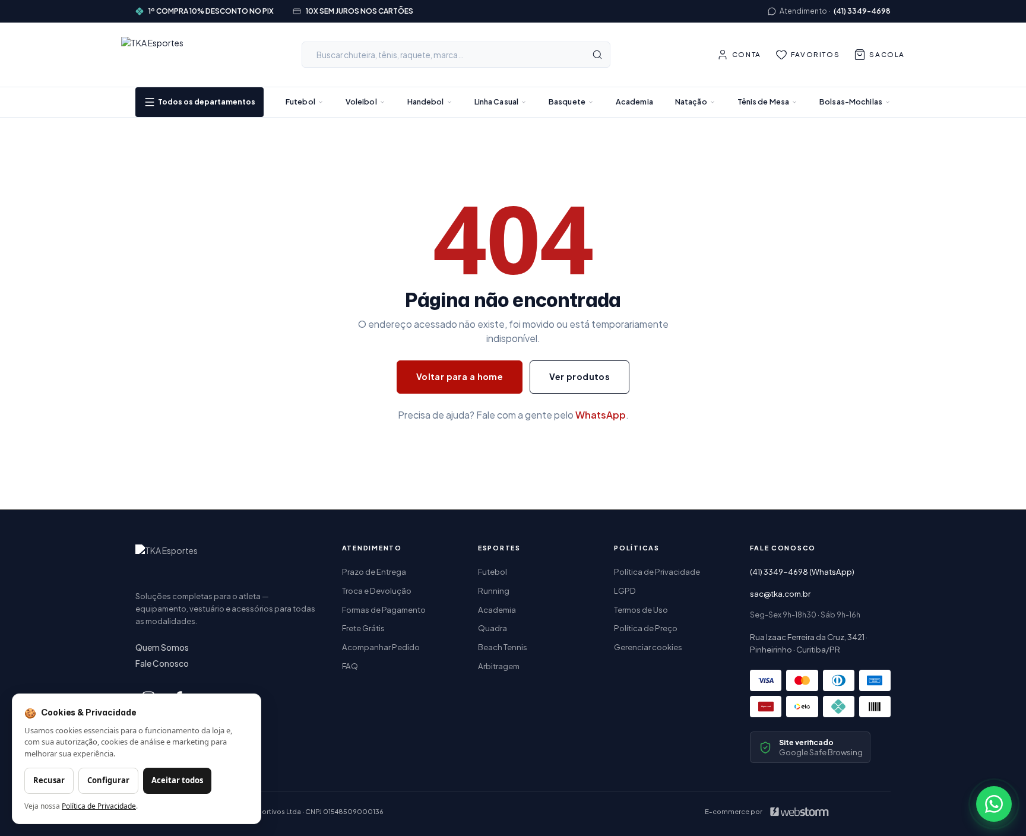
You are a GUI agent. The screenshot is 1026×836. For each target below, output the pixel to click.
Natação (691, 101)
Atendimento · (835, 11)
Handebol (425, 101)
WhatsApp (600, 414)
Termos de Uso (641, 609)
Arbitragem (499, 666)
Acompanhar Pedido (381, 647)
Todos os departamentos (206, 101)
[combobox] (456, 55)
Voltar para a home (460, 376)
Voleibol (361, 101)
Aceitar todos (177, 780)
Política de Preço (645, 628)
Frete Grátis (363, 628)
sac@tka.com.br (780, 593)
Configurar (108, 780)
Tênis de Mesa (763, 101)
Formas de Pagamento (384, 609)
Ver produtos (579, 376)
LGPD (625, 590)
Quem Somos (162, 647)
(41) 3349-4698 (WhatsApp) (802, 571)
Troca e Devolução (376, 590)
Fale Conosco (162, 663)
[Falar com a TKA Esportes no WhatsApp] (994, 804)
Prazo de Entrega (374, 571)
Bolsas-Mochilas (850, 101)
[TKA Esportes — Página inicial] (158, 54)
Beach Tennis (502, 647)
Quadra (492, 628)
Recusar (49, 780)
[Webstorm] (799, 811)
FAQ (350, 666)
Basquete (567, 101)
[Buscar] (597, 54)
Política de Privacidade (657, 571)
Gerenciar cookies (648, 647)
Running (493, 590)
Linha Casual (496, 101)
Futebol (300, 101)
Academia (634, 101)
